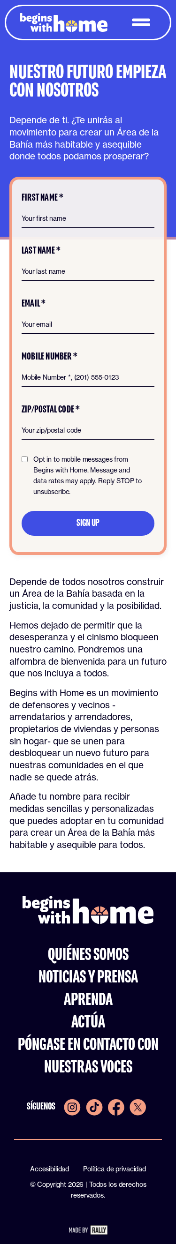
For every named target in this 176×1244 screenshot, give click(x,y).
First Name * (42, 198)
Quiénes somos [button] (88, 955)
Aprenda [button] (88, 1000)
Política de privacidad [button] (114, 1169)
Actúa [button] (88, 1023)
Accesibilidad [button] (49, 1169)
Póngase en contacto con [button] (88, 1045)
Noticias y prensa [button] (88, 978)
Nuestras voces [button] (88, 1068)
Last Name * (41, 251)
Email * (34, 304)
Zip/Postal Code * (51, 410)
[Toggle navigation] (141, 22)
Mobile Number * (49, 357)
